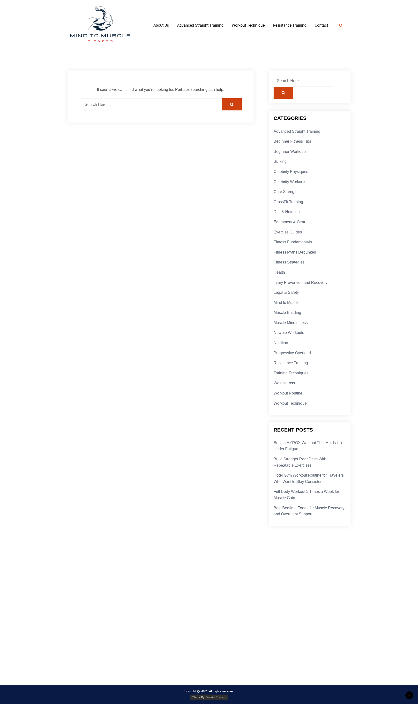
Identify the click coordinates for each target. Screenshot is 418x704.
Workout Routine (288, 393)
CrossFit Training (288, 202)
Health (279, 272)
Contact (321, 25)
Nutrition (281, 343)
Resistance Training (289, 25)
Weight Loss (284, 383)
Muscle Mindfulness (291, 323)
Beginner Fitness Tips (292, 141)
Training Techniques (291, 373)
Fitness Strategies (289, 262)
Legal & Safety (286, 292)
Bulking (280, 161)
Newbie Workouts (289, 333)
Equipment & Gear (289, 222)
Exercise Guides (288, 232)
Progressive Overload (292, 353)
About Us (161, 25)
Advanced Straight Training (200, 25)
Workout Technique (248, 25)
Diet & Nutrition (287, 212)
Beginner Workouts (290, 151)
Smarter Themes (216, 697)
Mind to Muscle (286, 303)
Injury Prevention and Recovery (301, 282)
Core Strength (286, 192)
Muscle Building (287, 312)
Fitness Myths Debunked (295, 252)
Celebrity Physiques (291, 172)
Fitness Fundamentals (293, 242)
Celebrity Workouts (290, 182)
